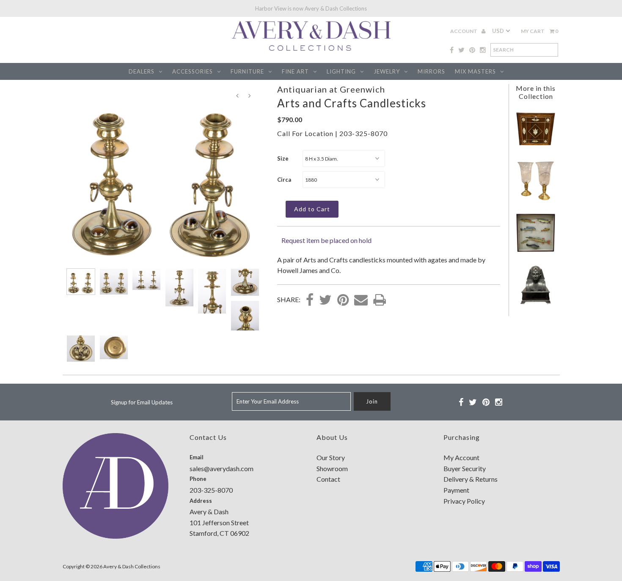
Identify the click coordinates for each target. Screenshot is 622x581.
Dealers (141, 71)
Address (201, 500)
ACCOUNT (464, 31)
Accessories (192, 71)
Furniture (247, 71)
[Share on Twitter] (325, 300)
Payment (456, 490)
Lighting (341, 71)
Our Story (331, 457)
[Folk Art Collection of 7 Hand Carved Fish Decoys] (535, 250)
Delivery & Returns (470, 479)
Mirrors (431, 71)
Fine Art (295, 71)
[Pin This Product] (343, 300)
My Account (461, 457)
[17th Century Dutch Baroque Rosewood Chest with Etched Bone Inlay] (535, 146)
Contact (328, 479)
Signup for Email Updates (142, 402)
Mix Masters (475, 71)
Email (197, 457)
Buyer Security (464, 468)
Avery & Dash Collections (131, 566)
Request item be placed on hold (326, 240)
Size (283, 158)
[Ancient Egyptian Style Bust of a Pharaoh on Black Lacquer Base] (535, 302)
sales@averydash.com (221, 468)
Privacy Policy (464, 501)
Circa (284, 179)
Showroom (332, 468)
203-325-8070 (363, 133)
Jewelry (387, 71)
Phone (198, 478)
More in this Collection (536, 92)
